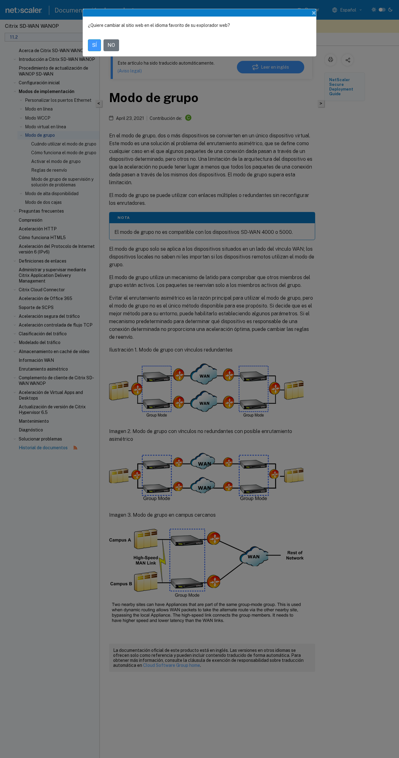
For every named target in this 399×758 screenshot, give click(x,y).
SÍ (94, 45)
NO (111, 45)
